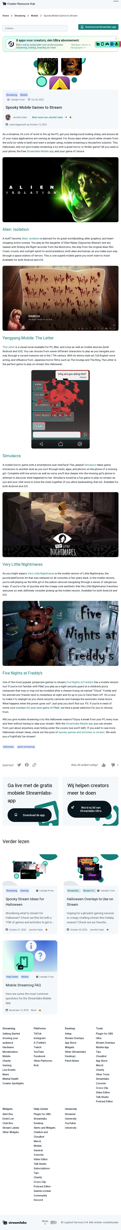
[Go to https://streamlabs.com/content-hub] (19, 4)
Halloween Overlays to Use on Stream (90, 901)
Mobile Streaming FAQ (23, 985)
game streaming (26, 747)
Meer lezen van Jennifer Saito (47, 117)
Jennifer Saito (36, 929)
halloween (8, 747)
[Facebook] (27, 765)
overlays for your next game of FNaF (38, 707)
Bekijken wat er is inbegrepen (81, 46)
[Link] (34, 765)
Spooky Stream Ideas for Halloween (25, 901)
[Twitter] (19, 765)
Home (6, 15)
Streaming (19, 15)
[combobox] (35, 28)
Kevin (33, 1010)
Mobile (34, 15)
